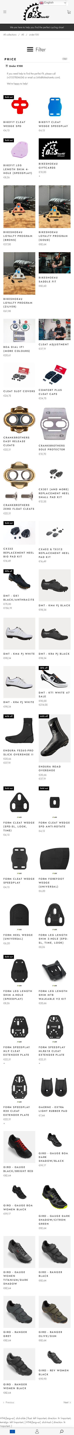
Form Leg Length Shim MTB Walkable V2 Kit (53, 995)
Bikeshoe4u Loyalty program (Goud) (53, 236)
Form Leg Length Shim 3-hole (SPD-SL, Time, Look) (53, 938)
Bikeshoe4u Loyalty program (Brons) (18, 236)
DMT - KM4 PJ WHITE (19, 653)
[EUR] (12, 1431)
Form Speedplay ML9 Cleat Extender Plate (16, 1051)
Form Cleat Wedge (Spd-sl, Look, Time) (19, 826)
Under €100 (15, 66)
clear (65, 58)
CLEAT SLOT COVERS (19, 391)
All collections (9, 34)
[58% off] (55, 687)
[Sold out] (19, 117)
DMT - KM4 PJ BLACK (54, 605)
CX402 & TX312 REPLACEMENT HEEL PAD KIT (54, 553)
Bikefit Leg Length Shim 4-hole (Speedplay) (18, 169)
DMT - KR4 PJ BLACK (54, 653)
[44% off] (19, 745)
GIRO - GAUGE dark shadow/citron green (54, 1219)
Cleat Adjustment (54, 344)
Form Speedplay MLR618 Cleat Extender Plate (52, 1051)
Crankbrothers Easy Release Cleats (16, 441)
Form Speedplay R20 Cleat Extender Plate (16, 1111)
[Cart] (69, 11)
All (23, 34)
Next (66, 1402)
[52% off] (19, 590)
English (49, 2)
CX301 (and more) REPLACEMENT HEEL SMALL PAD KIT (54, 493)
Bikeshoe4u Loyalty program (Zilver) (18, 302)
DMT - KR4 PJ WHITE (18, 702)
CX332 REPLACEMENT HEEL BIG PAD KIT (18, 552)
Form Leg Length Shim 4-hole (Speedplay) (17, 995)
